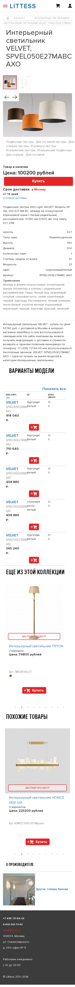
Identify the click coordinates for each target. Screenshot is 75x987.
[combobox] (40, 189)
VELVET (12, 402)
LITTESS (23, 6)
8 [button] (58, 854)
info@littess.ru (11, 930)
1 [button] (16, 854)
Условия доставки (15, 198)
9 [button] (64, 854)
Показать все (54, 389)
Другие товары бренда (52, 889)
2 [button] (22, 854)
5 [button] (40, 854)
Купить (38, 181)
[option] (37, 787)
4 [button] (34, 854)
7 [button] (52, 854)
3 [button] (28, 854)
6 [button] (46, 854)
